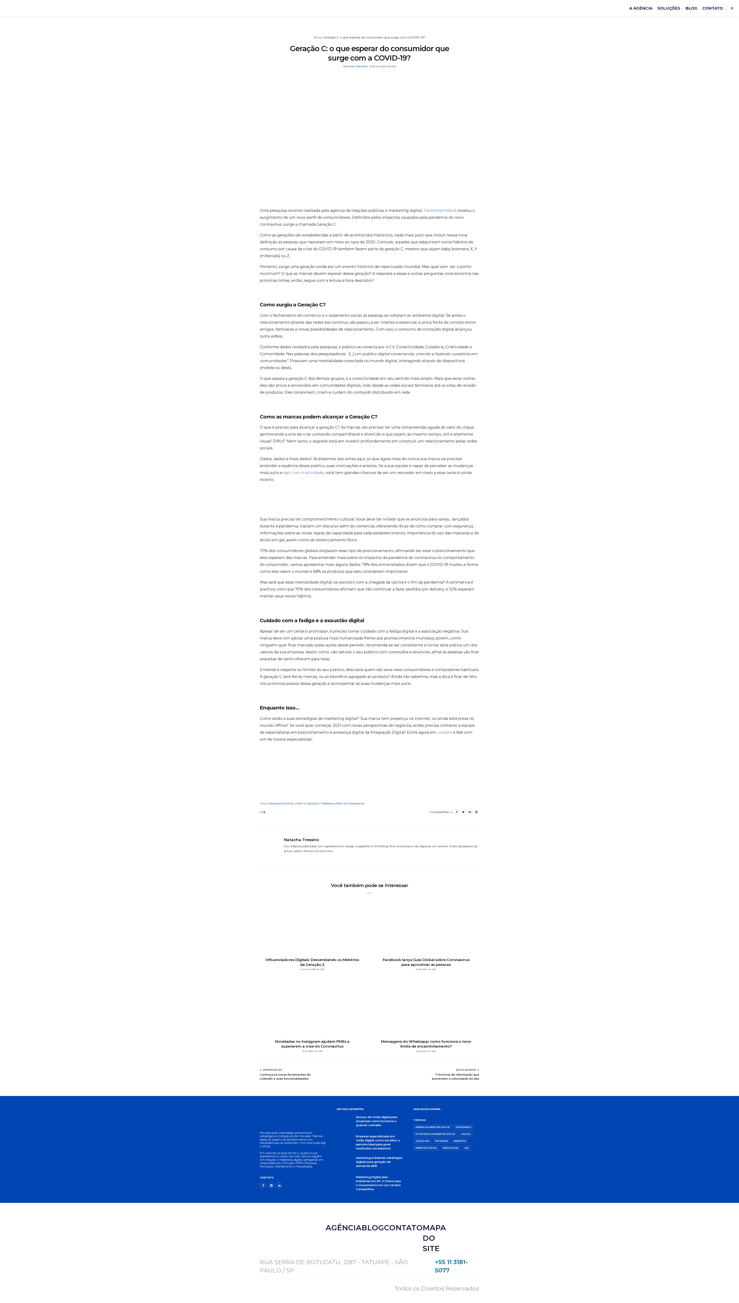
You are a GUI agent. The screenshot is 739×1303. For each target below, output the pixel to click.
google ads (422, 1141)
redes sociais (451, 1148)
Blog (317, 37)
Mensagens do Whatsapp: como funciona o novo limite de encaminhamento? (426, 1044)
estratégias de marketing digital (435, 1134)
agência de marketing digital (432, 1127)
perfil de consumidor (349, 803)
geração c (314, 803)
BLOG (691, 8)
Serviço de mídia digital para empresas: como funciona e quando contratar (376, 1121)
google (465, 1134)
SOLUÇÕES (668, 8)
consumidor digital (280, 803)
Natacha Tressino (301, 839)
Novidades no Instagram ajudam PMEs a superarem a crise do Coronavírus (312, 1044)
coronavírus (463, 1127)
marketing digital (426, 1148)
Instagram (441, 1141)
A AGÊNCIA (640, 8)
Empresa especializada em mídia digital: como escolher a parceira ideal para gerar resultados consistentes (378, 1142)
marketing (460, 1141)
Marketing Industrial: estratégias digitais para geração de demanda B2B (379, 1162)
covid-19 (300, 803)
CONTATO (712, 8)
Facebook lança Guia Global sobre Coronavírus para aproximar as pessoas (426, 962)
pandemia (328, 803)
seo (467, 1148)
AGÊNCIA (343, 1227)
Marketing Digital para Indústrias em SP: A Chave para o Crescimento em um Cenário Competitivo (378, 1183)
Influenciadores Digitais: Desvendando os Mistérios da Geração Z (312, 962)
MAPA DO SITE (434, 1238)
